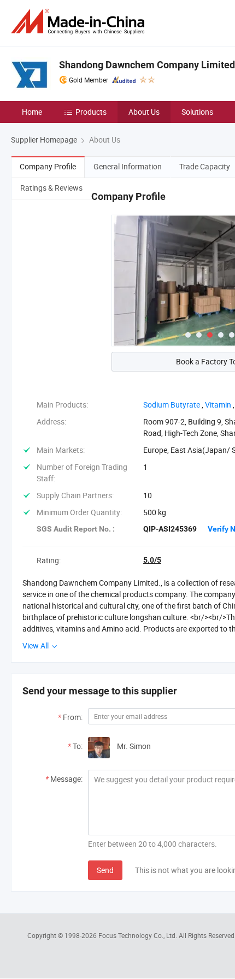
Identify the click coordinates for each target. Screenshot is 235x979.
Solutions (197, 112)
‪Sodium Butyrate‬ (171, 404)
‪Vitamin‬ (218, 404)
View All (36, 645)
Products (91, 112)
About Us (144, 112)
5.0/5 (152, 560)
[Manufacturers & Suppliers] (80, 21)
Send (105, 870)
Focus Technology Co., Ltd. (138, 935)
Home (32, 112)
